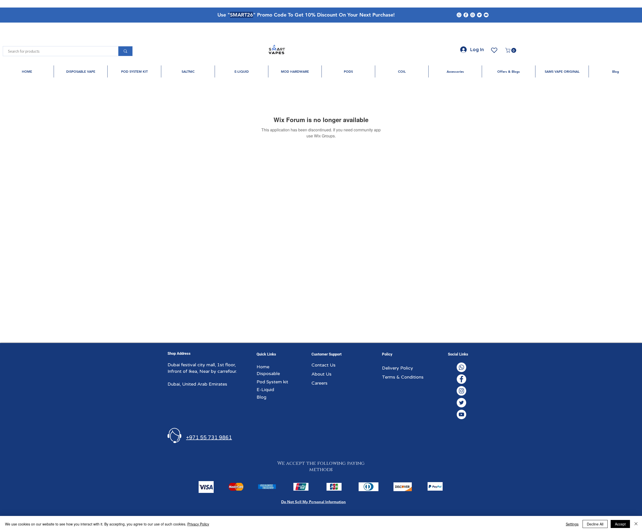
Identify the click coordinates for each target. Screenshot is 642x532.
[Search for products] (125, 51)
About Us (321, 374)
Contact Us (323, 365)
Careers (319, 383)
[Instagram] (472, 15)
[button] (511, 50)
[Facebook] (465, 15)
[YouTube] (486, 15)
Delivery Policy (397, 368)
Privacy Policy (198, 523)
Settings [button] (572, 523)
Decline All (595, 523)
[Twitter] (479, 15)
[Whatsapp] (459, 15)
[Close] (636, 524)
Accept (620, 523)
